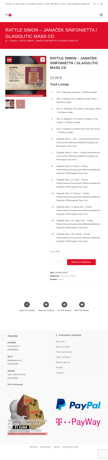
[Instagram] (98, 4)
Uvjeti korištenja (63, 357)
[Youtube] (101, 4)
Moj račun (60, 341)
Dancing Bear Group (70, 447)
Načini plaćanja (63, 347)
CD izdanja (64, 276)
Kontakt (59, 368)
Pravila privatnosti (64, 352)
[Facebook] (94, 4)
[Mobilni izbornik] (101, 15)
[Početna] (6, 41)
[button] (42, 59)
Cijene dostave (45, 447)
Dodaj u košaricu (81, 262)
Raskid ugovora (63, 362)
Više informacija (15, 384)
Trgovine (60, 373)
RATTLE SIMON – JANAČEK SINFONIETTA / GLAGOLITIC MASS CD (49, 41)
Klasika (73, 276)
